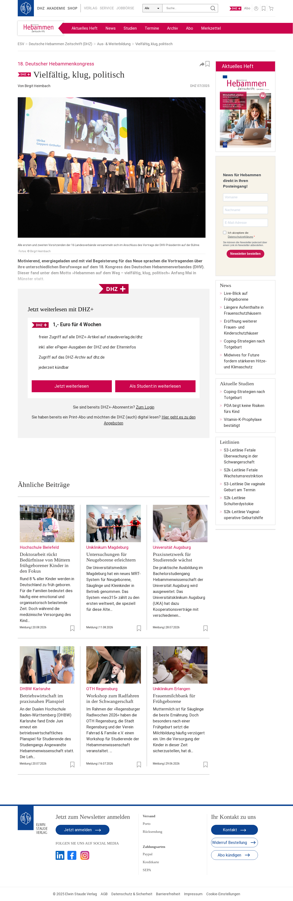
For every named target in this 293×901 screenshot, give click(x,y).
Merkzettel (211, 28)
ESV (21, 44)
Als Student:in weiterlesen (155, 386)
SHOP (72, 8)
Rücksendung (152, 832)
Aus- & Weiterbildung (114, 44)
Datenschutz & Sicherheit (131, 894)
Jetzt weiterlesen (71, 386)
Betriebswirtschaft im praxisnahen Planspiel (42, 698)
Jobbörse (125, 8)
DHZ (40, 8)
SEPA (147, 870)
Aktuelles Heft (84, 28)
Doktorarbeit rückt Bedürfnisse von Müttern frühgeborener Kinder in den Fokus (45, 563)
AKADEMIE (56, 8)
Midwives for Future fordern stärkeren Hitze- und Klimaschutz (245, 361)
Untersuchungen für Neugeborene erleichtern (111, 557)
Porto (146, 824)
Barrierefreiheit (168, 894)
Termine (152, 28)
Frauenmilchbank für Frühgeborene (174, 698)
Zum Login (145, 407)
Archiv (172, 28)
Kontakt (230, 829)
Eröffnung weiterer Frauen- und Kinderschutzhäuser (241, 327)
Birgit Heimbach (37, 86)
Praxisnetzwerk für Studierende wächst (172, 557)
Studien (130, 28)
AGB (104, 894)
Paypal (147, 854)
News (110, 28)
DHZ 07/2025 (199, 86)
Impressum (193, 894)
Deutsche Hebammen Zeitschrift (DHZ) (60, 44)
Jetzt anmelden (78, 829)
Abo (189, 28)
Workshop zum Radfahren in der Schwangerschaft (112, 698)
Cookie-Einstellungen (223, 894)
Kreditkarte (151, 862)
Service (107, 8)
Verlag (90, 8)
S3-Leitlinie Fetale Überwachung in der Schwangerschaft (241, 456)
